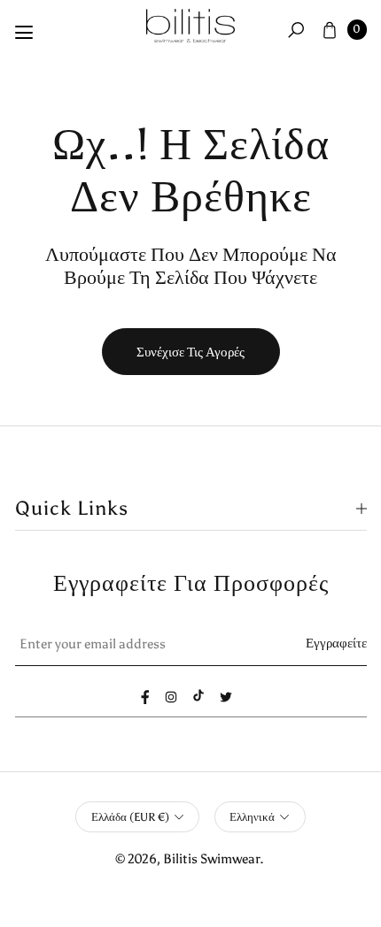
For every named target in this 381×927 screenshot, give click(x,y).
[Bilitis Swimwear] (190, 26)
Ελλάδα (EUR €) (130, 816)
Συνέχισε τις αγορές (190, 351)
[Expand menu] (24, 33)
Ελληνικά (252, 816)
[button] (296, 29)
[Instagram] (171, 697)
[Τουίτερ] (226, 697)
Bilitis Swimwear (211, 858)
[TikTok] (198, 695)
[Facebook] (145, 697)
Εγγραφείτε (336, 642)
